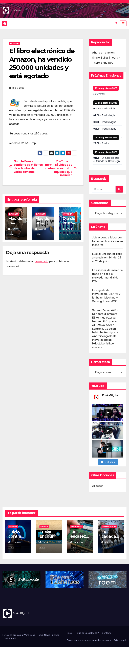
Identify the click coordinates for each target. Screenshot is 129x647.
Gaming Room (109, 527)
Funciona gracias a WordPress (19, 635)
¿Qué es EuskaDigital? (87, 633)
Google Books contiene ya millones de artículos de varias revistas (28, 166)
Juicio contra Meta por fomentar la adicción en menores (107, 241)
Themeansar (9, 638)
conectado (41, 261)
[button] (116, 23)
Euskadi (44, 527)
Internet (14, 44)
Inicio (70, 633)
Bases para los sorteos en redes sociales (89, 640)
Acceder (97, 485)
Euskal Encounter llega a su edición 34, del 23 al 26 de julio (107, 257)
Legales (13, 527)
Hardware (76, 527)
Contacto (107, 633)
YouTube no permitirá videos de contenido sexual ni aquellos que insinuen (58, 168)
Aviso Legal (120, 640)
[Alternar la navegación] (123, 23)
